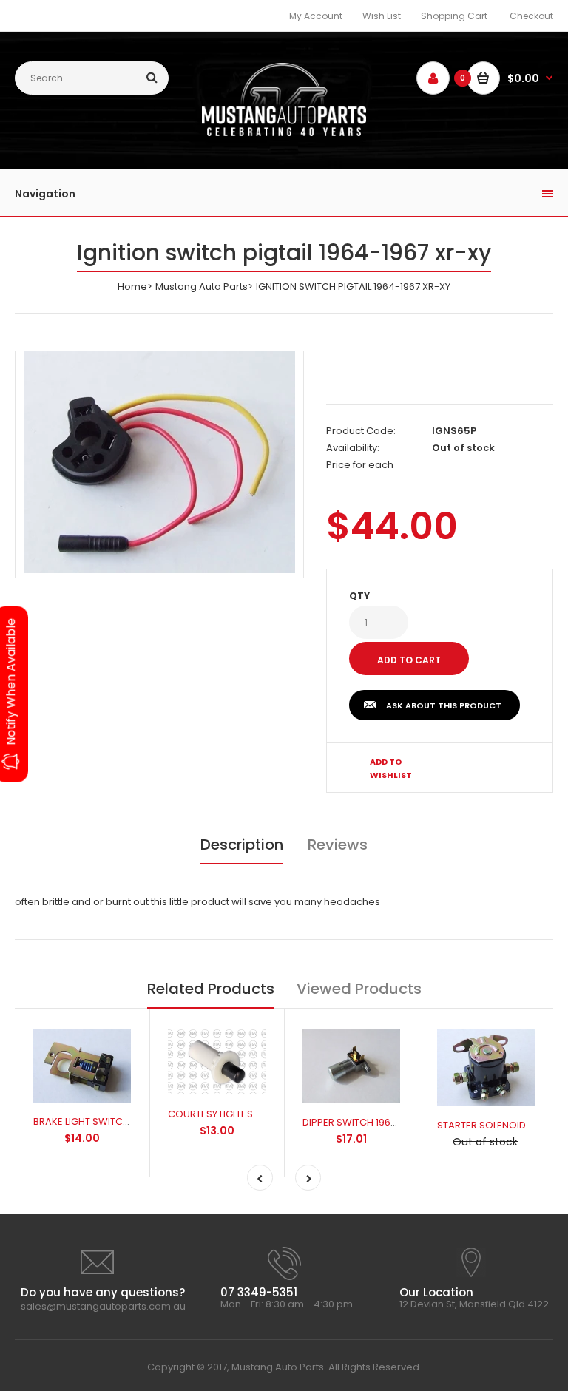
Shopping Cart (454, 16)
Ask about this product (443, 705)
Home (132, 287)
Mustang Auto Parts (201, 287)
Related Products (210, 988)
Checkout (531, 16)
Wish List (381, 16)
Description (241, 844)
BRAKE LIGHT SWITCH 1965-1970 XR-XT (120, 1121)
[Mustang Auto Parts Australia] (284, 133)
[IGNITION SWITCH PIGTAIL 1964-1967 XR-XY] (159, 462)
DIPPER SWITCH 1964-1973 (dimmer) (387, 1122)
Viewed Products (359, 988)
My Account (315, 16)
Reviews (338, 844)
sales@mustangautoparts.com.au (103, 1306)
